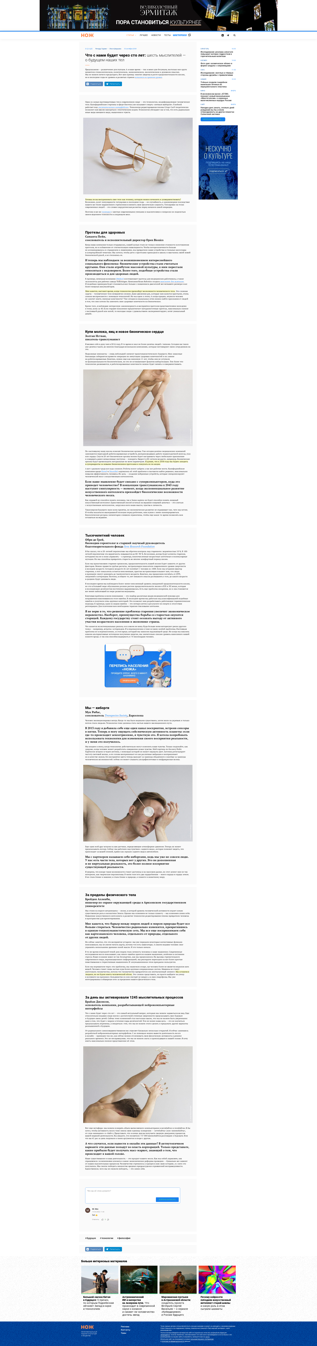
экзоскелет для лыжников (172, 281)
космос (204, 60)
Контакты (125, 1330)
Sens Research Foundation (139, 546)
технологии (107, 1238)
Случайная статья (189, 35)
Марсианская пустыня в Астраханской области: (176, 1305)
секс (203, 70)
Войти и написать (167, 1200)
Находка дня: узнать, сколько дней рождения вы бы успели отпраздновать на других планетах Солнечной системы (217, 111)
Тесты (167, 35)
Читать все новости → (213, 119)
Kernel (104, 471)
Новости (156, 35)
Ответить (95, 1219)
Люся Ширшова (115, 49)
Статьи (130, 35)
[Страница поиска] (234, 35)
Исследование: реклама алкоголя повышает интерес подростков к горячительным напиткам (217, 54)
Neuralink (113, 471)
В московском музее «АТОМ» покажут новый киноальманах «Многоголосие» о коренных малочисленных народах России (216, 97)
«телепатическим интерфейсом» (113, 107)
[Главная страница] (87, 35)
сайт (203, 104)
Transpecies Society (116, 715)
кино (203, 91)
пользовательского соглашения (202, 1339)
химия (203, 79)
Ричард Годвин (101, 49)
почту (207, 1337)
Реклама (125, 1326)
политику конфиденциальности (173, 1341)
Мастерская (179, 35)
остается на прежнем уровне (148, 77)
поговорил (106, 212)
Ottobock (120, 279)
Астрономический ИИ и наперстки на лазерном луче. (138, 1305)
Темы (123, 1333)
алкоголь (205, 49)
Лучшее (144, 35)
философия (124, 1238)
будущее (89, 49)
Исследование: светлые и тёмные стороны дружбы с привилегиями (217, 74)
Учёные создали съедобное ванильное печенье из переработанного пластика (214, 84)
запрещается (165, 1335)
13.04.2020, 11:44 (98, 1212)
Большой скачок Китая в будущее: (98, 1302)
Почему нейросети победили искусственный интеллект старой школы (216, 1302)
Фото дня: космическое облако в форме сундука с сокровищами (216, 64)
